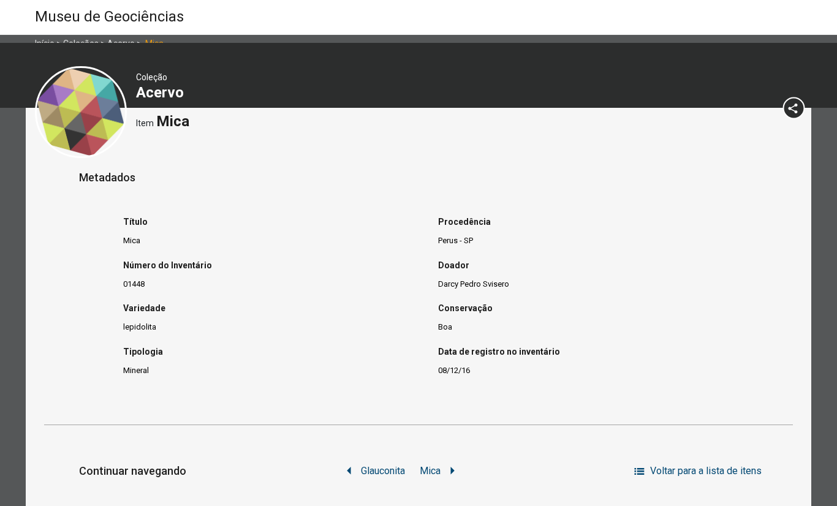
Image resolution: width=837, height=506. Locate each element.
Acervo (161, 92)
